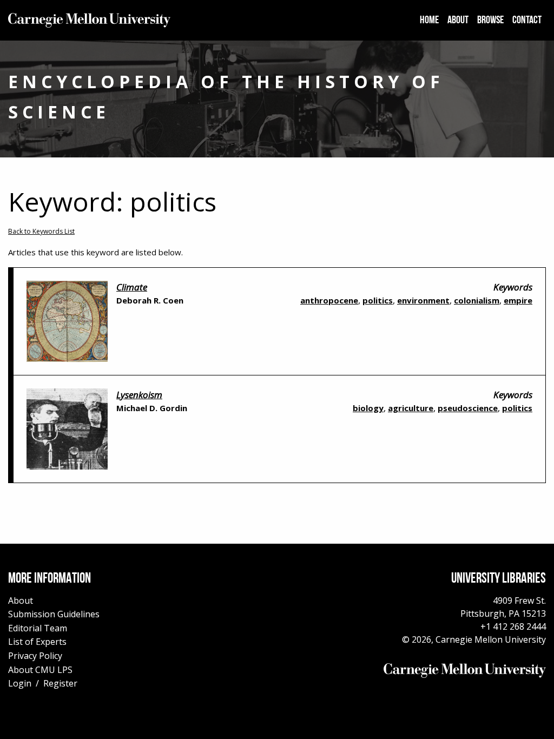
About (458, 20)
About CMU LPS (40, 670)
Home (429, 20)
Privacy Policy (35, 656)
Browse (490, 20)
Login (19, 683)
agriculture (410, 408)
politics (377, 300)
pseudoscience (468, 408)
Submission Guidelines (54, 614)
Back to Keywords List (41, 231)
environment (423, 300)
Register (60, 683)
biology (368, 408)
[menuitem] (429, 20)
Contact (527, 20)
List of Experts (37, 642)
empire (518, 300)
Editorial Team (37, 628)
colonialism (476, 300)
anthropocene (329, 300)
